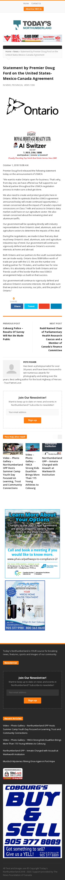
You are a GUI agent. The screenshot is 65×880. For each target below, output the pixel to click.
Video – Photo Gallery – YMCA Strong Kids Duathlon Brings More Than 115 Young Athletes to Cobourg (33, 471)
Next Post (56, 323)
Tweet (31, 306)
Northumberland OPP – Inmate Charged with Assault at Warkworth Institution (52, 466)
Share (17, 306)
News (15, 51)
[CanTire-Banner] (32, 38)
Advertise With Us (34, 9)
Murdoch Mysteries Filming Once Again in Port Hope (29, 761)
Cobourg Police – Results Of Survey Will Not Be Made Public (13, 334)
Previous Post (11, 323)
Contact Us (36, 3)
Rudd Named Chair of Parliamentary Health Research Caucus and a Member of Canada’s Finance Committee (51, 339)
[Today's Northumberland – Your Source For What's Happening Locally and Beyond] (32, 25)
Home (26, 3)
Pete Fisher (29, 362)
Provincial (17, 85)
